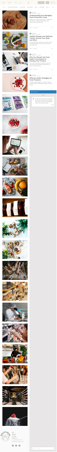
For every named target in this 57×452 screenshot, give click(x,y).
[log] (43, 269)
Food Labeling (22, 7)
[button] (53, 7)
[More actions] (52, 12)
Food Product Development (13, 7)
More (47, 7)
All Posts (3, 7)
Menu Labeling (29, 7)
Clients (36, 7)
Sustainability (41, 7)
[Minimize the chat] (54, 92)
